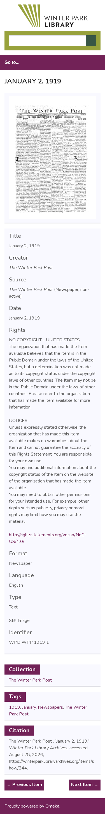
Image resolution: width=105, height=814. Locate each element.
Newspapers (50, 707)
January (29, 707)
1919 (14, 707)
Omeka (52, 806)
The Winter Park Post (30, 680)
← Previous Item (24, 785)
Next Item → (84, 785)
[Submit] (91, 40)
